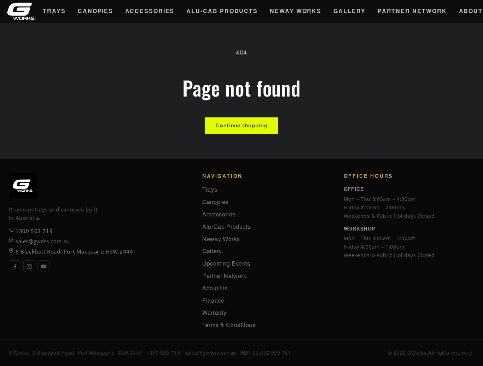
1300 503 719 (34, 230)
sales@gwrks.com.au (43, 241)
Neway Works (295, 11)
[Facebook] (15, 266)
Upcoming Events (226, 263)
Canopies (95, 11)
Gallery (349, 11)
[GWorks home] (21, 11)
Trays (54, 11)
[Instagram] (29, 266)
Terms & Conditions (229, 325)
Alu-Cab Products (222, 11)
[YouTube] (43, 266)
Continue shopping (241, 125)
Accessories (149, 11)
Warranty (214, 312)
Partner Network (412, 11)
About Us (214, 288)
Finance (213, 300)
